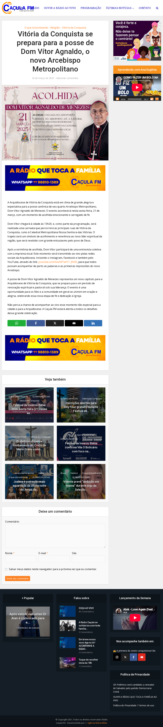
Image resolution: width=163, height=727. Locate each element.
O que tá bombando (36, 27)
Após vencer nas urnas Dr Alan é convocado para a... (27, 618)
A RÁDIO (33, 8)
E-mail (43, 553)
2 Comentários (86, 652)
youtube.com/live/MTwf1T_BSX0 (57, 262)
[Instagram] (117, 657)
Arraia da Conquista (24, 473)
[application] (137, 87)
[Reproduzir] (117, 99)
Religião (55, 27)
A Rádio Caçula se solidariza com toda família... (89, 625)
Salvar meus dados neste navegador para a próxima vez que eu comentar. (53, 569)
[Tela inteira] (157, 99)
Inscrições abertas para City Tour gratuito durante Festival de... (81, 407)
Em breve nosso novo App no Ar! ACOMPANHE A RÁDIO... (87, 644)
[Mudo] (151, 99)
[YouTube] (141, 657)
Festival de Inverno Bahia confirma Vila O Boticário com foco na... (81, 447)
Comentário (12, 521)
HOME (19, 8)
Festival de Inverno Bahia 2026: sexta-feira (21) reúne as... (29, 409)
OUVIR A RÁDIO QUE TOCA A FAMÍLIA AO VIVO (135, 698)
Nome (9, 553)
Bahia (41, 473)
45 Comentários (86, 611)
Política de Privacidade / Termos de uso (133, 705)
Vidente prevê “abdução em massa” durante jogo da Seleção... (81, 485)
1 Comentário (85, 666)
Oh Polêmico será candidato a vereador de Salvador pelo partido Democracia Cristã (133, 688)
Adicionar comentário (67, 78)
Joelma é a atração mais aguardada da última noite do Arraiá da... (29, 485)
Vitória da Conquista (74, 27)
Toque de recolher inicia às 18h (88, 661)
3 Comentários (86, 632)
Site (74, 553)
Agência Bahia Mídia (97, 722)
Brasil (63, 473)
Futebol (74, 473)
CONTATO (145, 8)
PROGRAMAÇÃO (91, 8)
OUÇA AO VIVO (86, 608)
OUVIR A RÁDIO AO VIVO (60, 8)
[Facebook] (133, 657)
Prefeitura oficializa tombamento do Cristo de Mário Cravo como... (29, 445)
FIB (69, 434)
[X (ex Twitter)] (125, 657)
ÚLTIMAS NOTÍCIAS (118, 8)
